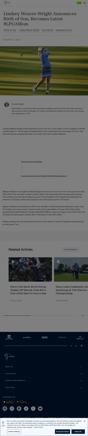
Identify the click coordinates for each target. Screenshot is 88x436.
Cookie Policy (38, 427)
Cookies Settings (14, 431)
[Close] (84, 421)
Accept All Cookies (62, 431)
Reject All (78, 431)
